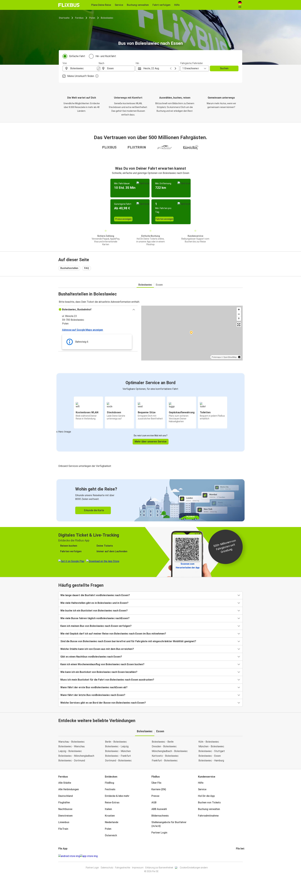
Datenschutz (107, 867)
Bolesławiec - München (118, 751)
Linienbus (63, 822)
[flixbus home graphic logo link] (68, 5)
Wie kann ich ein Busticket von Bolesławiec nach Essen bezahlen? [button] (98, 672)
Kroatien (110, 815)
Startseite (64, 18)
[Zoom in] (239, 309)
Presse (155, 795)
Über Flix (156, 782)
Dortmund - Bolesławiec (118, 760)
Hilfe (200, 782)
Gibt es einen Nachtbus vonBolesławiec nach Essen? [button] (91, 656)
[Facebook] (236, 856)
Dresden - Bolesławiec (164, 746)
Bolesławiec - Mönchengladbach (76, 755)
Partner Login (159, 832)
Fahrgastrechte (122, 867)
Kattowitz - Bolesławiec (165, 755)
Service (202, 789)
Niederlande (111, 822)
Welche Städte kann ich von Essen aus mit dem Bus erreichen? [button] (97, 648)
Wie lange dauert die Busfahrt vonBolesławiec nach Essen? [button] (95, 595)
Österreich (111, 835)
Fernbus (79, 18)
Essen (159, 284)
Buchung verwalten (209, 809)
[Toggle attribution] (239, 357)
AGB (153, 802)
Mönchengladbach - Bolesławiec (170, 751)
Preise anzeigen (123, 219)
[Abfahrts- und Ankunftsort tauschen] (98, 68)
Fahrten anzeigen (164, 219)
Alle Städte (64, 782)
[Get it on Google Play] (69, 856)
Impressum (137, 867)
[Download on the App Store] (89, 856)
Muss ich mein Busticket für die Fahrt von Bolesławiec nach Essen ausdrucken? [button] (107, 679)
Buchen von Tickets (209, 802)
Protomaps (216, 357)
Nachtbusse (65, 809)
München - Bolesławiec (211, 746)
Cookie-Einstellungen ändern (194, 867)
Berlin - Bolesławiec (116, 741)
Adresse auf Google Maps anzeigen (82, 329)
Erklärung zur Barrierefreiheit (159, 867)
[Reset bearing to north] (239, 318)
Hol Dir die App (206, 795)
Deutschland (65, 795)
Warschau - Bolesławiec (71, 741)
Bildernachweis (160, 815)
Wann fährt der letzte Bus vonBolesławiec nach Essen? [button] (92, 695)
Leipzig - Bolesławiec (70, 751)
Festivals (110, 789)
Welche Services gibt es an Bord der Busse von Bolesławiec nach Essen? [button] (103, 702)
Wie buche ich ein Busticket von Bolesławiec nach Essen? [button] (94, 610)
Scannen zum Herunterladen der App (187, 566)
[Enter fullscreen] (239, 324)
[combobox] (83, 68)
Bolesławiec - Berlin (163, 741)
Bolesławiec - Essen (209, 755)
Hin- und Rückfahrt (105, 56)
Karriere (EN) (158, 789)
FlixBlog (109, 782)
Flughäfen (64, 802)
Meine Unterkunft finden (80, 76)
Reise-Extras (112, 802)
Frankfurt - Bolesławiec (165, 760)
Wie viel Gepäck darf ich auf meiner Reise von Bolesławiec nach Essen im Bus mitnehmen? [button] (113, 633)
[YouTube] (238, 856)
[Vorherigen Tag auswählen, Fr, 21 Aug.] (171, 68)
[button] (97, 309)
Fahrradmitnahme (208, 815)
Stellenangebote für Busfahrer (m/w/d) (168, 824)
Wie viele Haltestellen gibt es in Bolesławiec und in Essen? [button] (94, 602)
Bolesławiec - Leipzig (117, 746)
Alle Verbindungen (68, 789)
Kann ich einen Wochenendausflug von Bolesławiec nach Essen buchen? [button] (102, 664)
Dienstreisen (65, 815)
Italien (108, 809)
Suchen (224, 68)
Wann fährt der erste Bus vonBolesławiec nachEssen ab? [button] (93, 687)
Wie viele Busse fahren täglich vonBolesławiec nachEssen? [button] (94, 618)
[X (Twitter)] (240, 856)
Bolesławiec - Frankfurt (118, 755)
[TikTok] (241, 856)
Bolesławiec (107, 18)
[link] (150, 500)
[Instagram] (237, 856)
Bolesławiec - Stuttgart (211, 751)
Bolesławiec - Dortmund (71, 760)
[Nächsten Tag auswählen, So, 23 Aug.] (175, 68)
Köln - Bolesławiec (208, 741)
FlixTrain (63, 828)
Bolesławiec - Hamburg (211, 760)
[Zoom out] (239, 314)
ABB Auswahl (159, 809)
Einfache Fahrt (77, 56)
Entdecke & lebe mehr (117, 795)
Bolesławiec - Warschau (71, 746)
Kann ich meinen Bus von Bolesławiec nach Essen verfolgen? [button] (96, 625)
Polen (92, 18)
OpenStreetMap (230, 357)
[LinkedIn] (239, 856)
